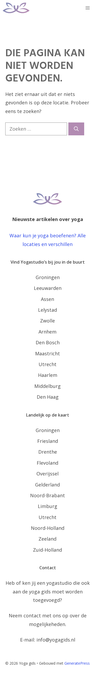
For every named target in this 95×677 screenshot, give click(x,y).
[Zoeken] (76, 128)
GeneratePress (77, 663)
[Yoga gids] (16, 8)
